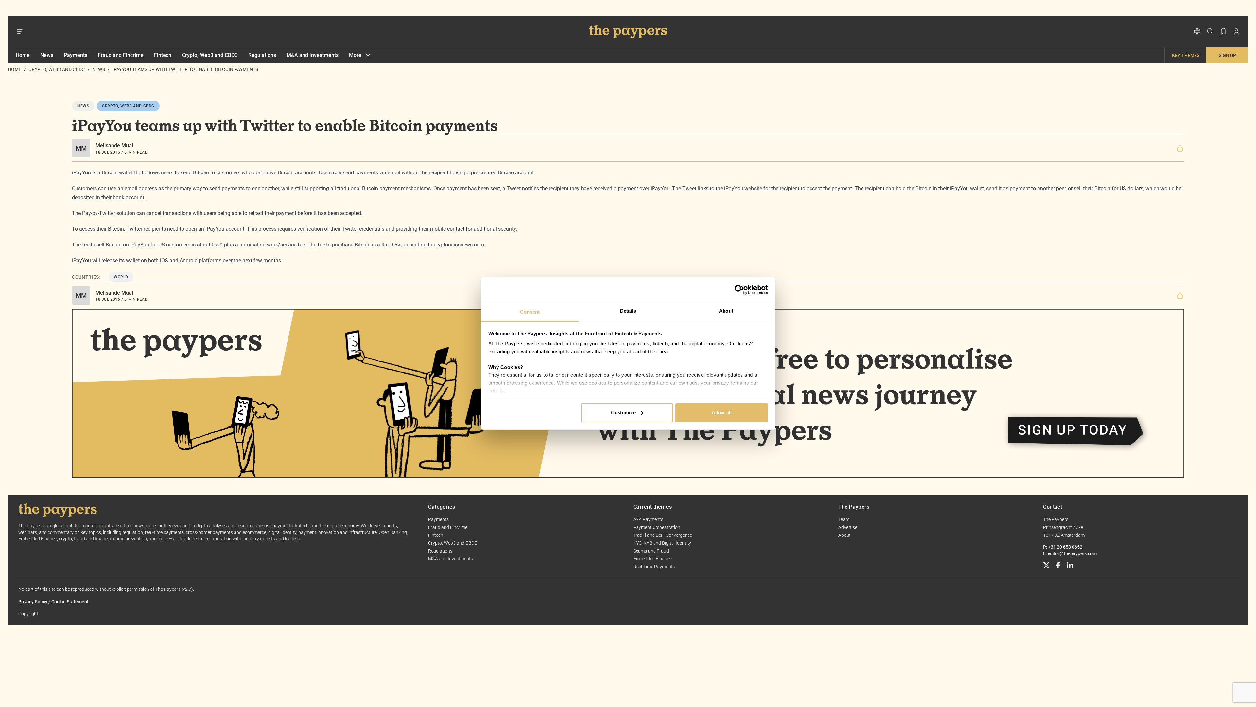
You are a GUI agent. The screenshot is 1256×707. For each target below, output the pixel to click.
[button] (1180, 148)
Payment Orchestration (656, 527)
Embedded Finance (652, 558)
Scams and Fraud (651, 550)
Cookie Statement (70, 601)
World (121, 277)
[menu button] (20, 31)
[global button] (1197, 31)
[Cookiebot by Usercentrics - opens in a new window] (739, 290)
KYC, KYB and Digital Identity (662, 543)
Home (23, 55)
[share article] (1180, 148)
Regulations (262, 55)
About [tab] (726, 311)
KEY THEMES (1185, 55)
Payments (75, 55)
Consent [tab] (530, 312)
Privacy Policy (32, 601)
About (844, 535)
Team (843, 519)
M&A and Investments (313, 55)
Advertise (847, 527)
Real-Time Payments (654, 566)
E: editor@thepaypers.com (1070, 553)
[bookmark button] (1223, 31)
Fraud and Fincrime (121, 55)
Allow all (722, 412)
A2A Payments (648, 519)
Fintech (162, 55)
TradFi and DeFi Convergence (662, 535)
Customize (623, 412)
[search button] (1210, 31)
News (46, 55)
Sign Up (1227, 55)
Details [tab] (628, 311)
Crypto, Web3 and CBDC (210, 55)
